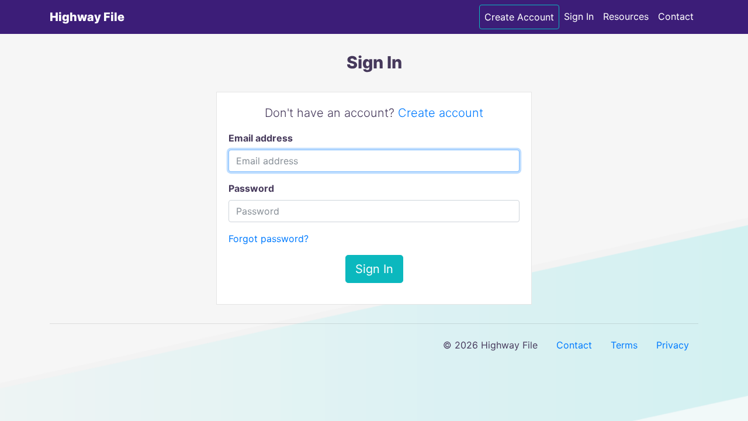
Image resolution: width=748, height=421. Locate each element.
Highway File (87, 17)
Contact (676, 16)
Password (251, 188)
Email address (260, 138)
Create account (440, 113)
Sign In (579, 16)
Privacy (672, 345)
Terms (624, 345)
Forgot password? (268, 238)
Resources (626, 16)
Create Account (519, 17)
